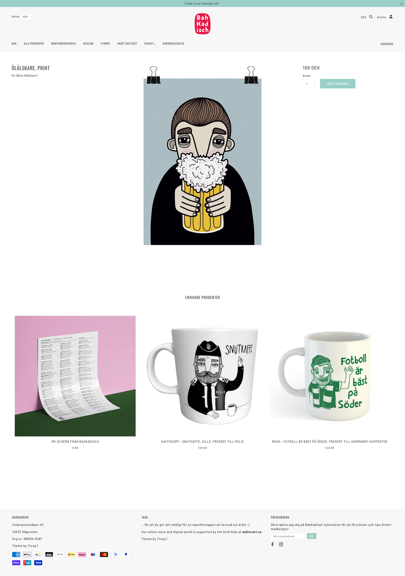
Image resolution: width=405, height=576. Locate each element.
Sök (364, 17)
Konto (382, 17)
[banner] (203, 23)
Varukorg (387, 44)
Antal (306, 75)
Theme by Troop (24, 546)
